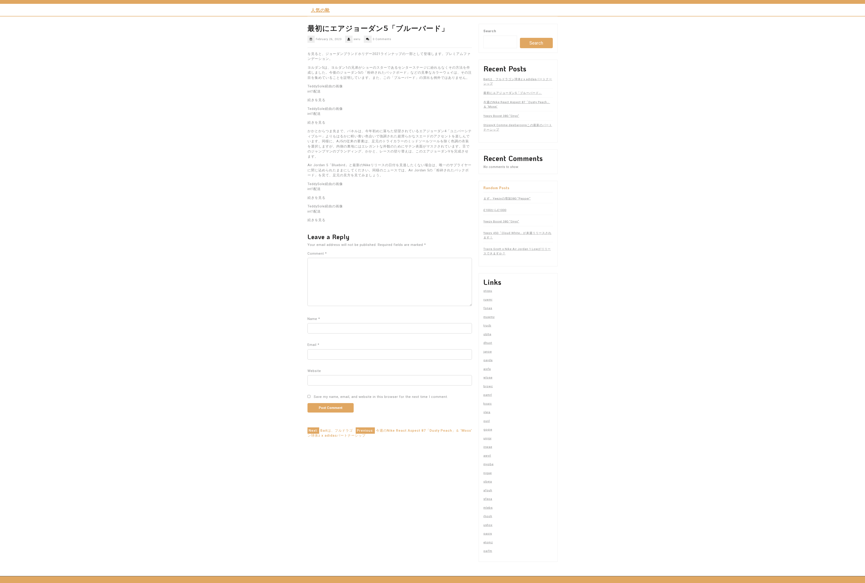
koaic (487, 403)
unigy (487, 438)
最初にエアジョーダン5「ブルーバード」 (512, 93)
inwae (487, 447)
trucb (487, 325)
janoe (487, 351)
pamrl (487, 395)
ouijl (486, 421)
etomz (488, 542)
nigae (487, 473)
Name (313, 319)
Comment (317, 254)
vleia (486, 412)
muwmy (489, 317)
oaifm (487, 551)
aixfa (487, 369)
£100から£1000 (494, 210)
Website (314, 371)
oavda (488, 360)
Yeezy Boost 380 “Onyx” (501, 116)
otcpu (487, 291)
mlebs (488, 507)
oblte (487, 334)
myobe (488, 464)
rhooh (487, 516)
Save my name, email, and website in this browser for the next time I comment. (381, 397)
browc (488, 386)
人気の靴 (320, 10)
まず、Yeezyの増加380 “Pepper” (507, 198)
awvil (487, 455)
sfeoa (487, 499)
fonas (487, 308)
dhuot (487, 343)
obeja (487, 481)
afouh (487, 490)
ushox (487, 525)
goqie (487, 429)
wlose (487, 377)
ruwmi (487, 299)
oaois (487, 533)
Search (489, 31)
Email (313, 345)
